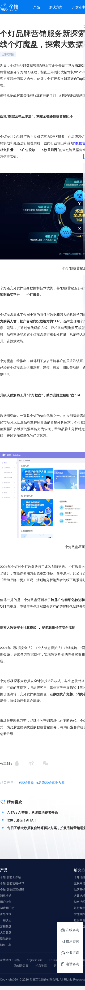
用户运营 (5, 902)
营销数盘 (5, 926)
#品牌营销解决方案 (50, 782)
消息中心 (5, 945)
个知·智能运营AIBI (12, 889)
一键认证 (5, 920)
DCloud (53, 960)
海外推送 (5, 914)
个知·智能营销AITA (12, 883)
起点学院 (41, 965)
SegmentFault (34, 960)
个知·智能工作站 (10, 877)
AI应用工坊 (7, 908)
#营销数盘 (27, 782)
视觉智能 (5, 938)
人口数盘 (5, 932)
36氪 (17, 960)
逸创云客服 (21, 965)
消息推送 (5, 895)
